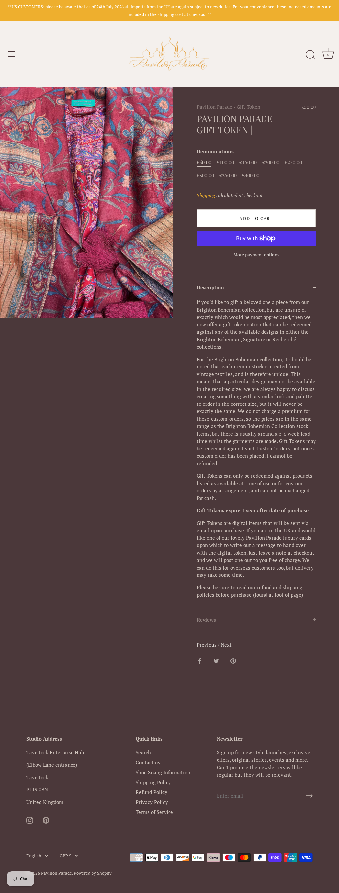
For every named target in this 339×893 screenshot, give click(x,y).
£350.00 (228, 175)
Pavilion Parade (214, 107)
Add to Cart (256, 218)
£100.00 (225, 162)
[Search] (310, 55)
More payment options (256, 255)
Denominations (215, 151)
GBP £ (65, 856)
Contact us (148, 762)
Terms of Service (154, 812)
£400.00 (250, 175)
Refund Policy (151, 792)
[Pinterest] (46, 819)
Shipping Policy (153, 782)
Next (226, 644)
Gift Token (248, 107)
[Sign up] (309, 795)
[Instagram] (29, 819)
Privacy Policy (152, 802)
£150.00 (248, 162)
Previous (207, 644)
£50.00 (204, 162)
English (33, 856)
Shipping (206, 195)
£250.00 (293, 162)
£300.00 (205, 175)
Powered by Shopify (93, 873)
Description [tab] (210, 287)
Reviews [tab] (206, 620)
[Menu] (11, 54)
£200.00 (270, 162)
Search (143, 752)
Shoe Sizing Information (163, 772)
